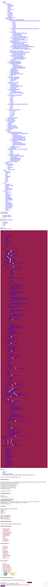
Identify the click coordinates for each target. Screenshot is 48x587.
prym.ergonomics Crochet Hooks (17, 92)
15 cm (11, 106)
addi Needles (10, 82)
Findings (7, 187)
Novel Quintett (13, 88)
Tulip (7, 175)
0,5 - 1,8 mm (13, 110)
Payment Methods (6, 529)
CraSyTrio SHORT (14, 84)
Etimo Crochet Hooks (14, 78)
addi (6, 181)
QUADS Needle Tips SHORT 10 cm (20, 39)
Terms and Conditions (7, 532)
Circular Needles (11, 95)
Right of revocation (7, 533)
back (6, 235)
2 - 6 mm (12, 111)
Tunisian (12, 115)
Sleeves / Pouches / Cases (15, 61)
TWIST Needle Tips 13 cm (18, 43)
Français (9, 216)
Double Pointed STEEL (15, 52)
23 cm (14, 29)
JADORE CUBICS (14, 70)
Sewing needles (13, 79)
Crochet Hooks (13, 55)
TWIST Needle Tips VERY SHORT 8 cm (21, 45)
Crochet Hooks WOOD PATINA (19, 57)
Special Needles (11, 118)
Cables (11, 31)
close (4, 217)
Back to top (2, 585)
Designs (7, 163)
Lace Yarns (10, 15)
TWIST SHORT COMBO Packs (17, 51)
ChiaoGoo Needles (12, 19)
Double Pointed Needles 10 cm (19, 136)
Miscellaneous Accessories (13, 127)
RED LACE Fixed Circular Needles (17, 20)
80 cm (14, 24)
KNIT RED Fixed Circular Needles (17, 28)
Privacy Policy (6, 530)
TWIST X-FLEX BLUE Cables (19, 36)
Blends (9, 11)
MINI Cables (13, 74)
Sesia (9, 166)
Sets (11, 50)
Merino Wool (10, 4)
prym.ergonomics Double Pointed (17, 155)
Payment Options (9, 199)
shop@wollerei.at (6, 518)
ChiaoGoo (8, 172)
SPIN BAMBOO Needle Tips (16, 46)
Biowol (7, 180)
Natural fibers (10, 9)
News (7, 193)
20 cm (11, 107)
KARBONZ (13, 63)
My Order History (6, 565)
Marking (9, 124)
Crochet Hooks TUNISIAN (18, 59)
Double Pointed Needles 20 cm (19, 54)
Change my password (7, 570)
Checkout (5, 223)
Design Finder (8, 197)
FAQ (7, 201)
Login (6, 212)
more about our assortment (5, 490)
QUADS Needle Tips (14, 37)
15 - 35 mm (12, 114)
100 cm (14, 25)
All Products (5, 538)
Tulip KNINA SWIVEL (13, 149)
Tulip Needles (11, 77)
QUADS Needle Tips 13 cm (18, 38)
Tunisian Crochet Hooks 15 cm (19, 139)
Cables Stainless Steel (14, 72)
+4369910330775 (7, 515)
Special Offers (8, 450)
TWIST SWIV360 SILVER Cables (20, 33)
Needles (7, 18)
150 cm (14, 27)
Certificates (5, 553)
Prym (7, 179)
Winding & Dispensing (12, 126)
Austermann (10, 167)
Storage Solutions (11, 121)
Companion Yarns (11, 17)
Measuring (10, 123)
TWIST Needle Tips (14, 42)
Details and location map (5, 503)
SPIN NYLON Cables (17, 35)
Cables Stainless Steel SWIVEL (16, 73)
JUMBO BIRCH (13, 71)
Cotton (9, 8)
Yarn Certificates (9, 203)
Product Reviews (9, 206)
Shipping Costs (9, 194)
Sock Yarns (10, 12)
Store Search (8, 191)
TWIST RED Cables (17, 34)
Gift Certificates (9, 207)
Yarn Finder (8, 195)
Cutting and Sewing (12, 125)
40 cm (14, 21)
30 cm (14, 30)
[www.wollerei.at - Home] (5, 228)
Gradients (10, 16)
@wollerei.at (6, 517)
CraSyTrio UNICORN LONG (16, 86)
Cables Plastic (13, 148)
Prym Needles (11, 89)
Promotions (8, 184)
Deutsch (9, 215)
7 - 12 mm (12, 113)
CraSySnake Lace (14, 87)
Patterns (7, 162)
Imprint (7, 208)
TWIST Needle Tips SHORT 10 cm (20, 44)
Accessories (12, 60)
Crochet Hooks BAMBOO (18, 56)
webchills (16, 583)
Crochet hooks (13, 90)
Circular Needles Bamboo (15, 158)
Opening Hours (9, 189)
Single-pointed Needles (15, 160)
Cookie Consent (6, 558)
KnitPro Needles (11, 62)
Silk (9, 10)
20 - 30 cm (12, 96)
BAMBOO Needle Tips (15, 146)
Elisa (9, 168)
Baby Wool (10, 13)
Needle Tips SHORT (17, 65)
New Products (6, 539)
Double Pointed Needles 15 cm (19, 53)
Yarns (7, 3)
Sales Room (8, 196)
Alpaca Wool (10, 6)
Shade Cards (8, 202)
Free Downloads (11, 169)
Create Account (6, 564)
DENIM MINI (13, 69)
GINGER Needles (14, 140)
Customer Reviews (9, 205)
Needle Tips (15, 64)
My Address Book (6, 566)
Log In (4, 224)
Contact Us (8, 210)
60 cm (14, 22)
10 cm (11, 105)
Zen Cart (7, 583)
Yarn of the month (9, 204)
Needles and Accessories (13, 161)
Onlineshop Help (9, 188)
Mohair (9, 7)
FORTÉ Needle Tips (14, 41)
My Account (5, 222)
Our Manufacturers (9, 198)
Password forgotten (7, 571)
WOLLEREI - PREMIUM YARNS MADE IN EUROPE (17, 584)
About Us (5, 545)
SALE (7, 130)
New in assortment (9, 185)
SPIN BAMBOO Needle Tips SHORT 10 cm (22, 48)
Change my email (6, 568)
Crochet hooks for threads (15, 91)
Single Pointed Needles (12, 117)
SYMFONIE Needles (14, 133)
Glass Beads (10, 128)
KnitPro (7, 177)
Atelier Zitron (10, 164)
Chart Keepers (11, 122)
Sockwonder (13, 83)
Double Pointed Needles (13, 104)
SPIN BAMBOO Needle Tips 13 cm (20, 47)
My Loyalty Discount (7, 567)
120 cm (14, 26)
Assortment (5, 547)
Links (4, 557)
